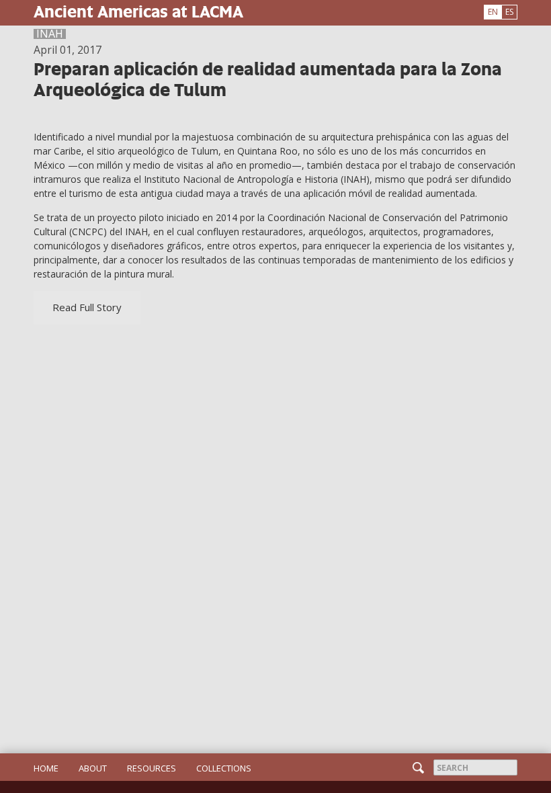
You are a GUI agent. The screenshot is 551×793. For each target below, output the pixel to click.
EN (493, 11)
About (93, 768)
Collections (223, 768)
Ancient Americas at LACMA (138, 11)
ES (509, 11)
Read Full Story (87, 307)
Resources (151, 768)
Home (46, 768)
